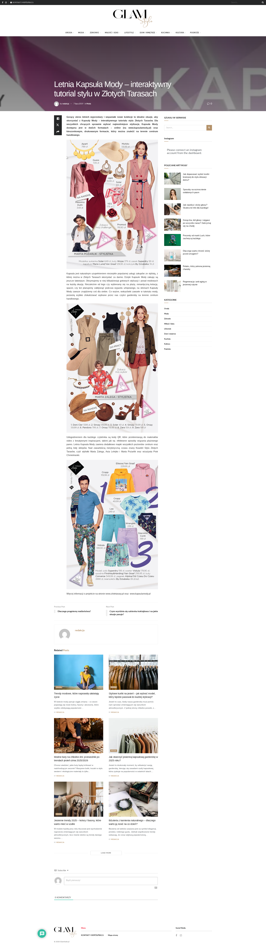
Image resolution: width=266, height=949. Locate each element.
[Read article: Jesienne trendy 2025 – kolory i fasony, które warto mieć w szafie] (78, 799)
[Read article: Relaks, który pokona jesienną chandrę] (172, 271)
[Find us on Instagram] (6, 2)
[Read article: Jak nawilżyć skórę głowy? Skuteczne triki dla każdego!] (172, 209)
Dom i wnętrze (147, 33)
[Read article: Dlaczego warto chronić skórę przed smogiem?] (172, 255)
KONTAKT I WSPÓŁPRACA (92, 935)
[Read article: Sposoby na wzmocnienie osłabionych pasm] (172, 194)
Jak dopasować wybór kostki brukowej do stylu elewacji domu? (196, 177)
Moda (81, 33)
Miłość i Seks (111, 33)
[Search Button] (262, 2)
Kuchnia (165, 33)
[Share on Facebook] (58, 118)
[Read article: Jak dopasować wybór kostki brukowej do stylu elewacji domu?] (172, 179)
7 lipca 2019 (78, 104)
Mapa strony (113, 935)
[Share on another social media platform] (58, 132)
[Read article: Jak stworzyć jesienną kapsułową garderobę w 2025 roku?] (133, 735)
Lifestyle (129, 33)
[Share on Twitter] (58, 125)
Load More (106, 853)
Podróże (194, 33)
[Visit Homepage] (133, 17)
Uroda (68, 33)
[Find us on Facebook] (2, 2)
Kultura (180, 33)
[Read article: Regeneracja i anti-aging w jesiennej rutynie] (172, 286)
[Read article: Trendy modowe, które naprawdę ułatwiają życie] (78, 672)
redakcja (65, 104)
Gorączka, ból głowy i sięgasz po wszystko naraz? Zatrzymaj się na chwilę (197, 223)
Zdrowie (94, 33)
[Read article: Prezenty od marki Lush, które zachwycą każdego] (172, 240)
